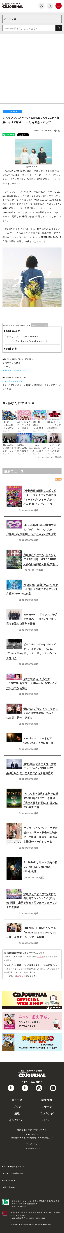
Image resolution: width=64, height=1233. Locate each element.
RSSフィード (8, 1180)
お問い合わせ (8, 1187)
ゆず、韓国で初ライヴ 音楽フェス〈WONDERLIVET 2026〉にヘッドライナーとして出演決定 (31, 768)
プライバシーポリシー (12, 1173)
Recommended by (46, 457)
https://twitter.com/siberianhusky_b (29, 341)
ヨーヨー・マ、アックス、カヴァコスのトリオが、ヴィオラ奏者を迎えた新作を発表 (31, 618)
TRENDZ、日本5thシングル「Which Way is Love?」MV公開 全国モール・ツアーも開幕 (31, 932)
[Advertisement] (32, 70)
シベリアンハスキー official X (22, 336)
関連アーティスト (23, 325)
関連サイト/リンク (39, 325)
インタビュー (17, 1120)
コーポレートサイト (32, 1148)
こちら (40, 956)
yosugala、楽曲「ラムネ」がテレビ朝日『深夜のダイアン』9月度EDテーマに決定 (32, 589)
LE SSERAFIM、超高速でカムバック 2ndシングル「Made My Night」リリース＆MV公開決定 (31, 529)
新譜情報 (46, 1100)
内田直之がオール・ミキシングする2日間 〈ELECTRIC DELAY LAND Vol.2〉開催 (40, 559)
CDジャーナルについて (13, 1166)
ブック (17, 1106)
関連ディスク (8, 325)
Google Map (32, 1144)
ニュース (17, 1100)
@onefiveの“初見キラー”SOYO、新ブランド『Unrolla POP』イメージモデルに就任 (31, 683)
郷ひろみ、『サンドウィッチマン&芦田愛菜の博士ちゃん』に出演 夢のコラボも (32, 713)
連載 (17, 1113)
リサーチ (46, 1106)
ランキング (47, 1113)
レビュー (46, 1120)
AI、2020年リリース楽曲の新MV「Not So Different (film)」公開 (40, 866)
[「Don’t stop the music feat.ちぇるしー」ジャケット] (32, 249)
